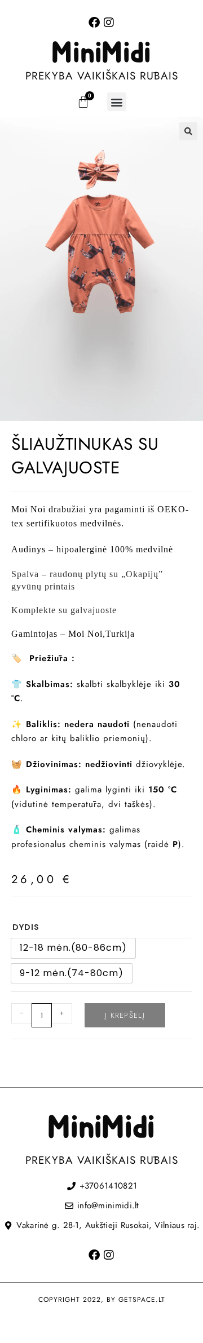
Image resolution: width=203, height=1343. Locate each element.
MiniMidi (101, 53)
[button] (116, 101)
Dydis (25, 927)
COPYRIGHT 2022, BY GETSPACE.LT (101, 1300)
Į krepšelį (125, 1015)
